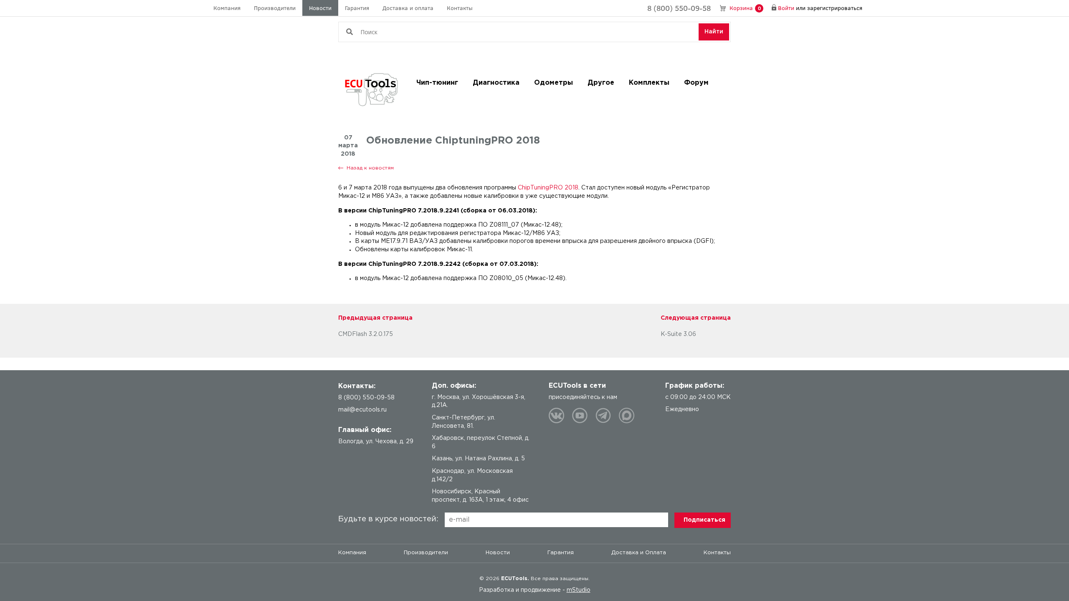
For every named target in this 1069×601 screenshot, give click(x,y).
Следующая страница (696, 318)
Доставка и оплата (408, 8)
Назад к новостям (370, 168)
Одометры (553, 83)
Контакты (460, 8)
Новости (320, 8)
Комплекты (649, 83)
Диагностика (496, 83)
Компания (227, 8)
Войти (786, 8)
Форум (696, 83)
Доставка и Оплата (638, 552)
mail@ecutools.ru (362, 409)
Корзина (745, 8)
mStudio (578, 590)
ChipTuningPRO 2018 (548, 187)
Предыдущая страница (375, 318)
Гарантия (357, 8)
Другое (601, 83)
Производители (275, 8)
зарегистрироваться (834, 8)
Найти (713, 31)
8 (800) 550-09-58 (679, 8)
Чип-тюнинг (437, 83)
